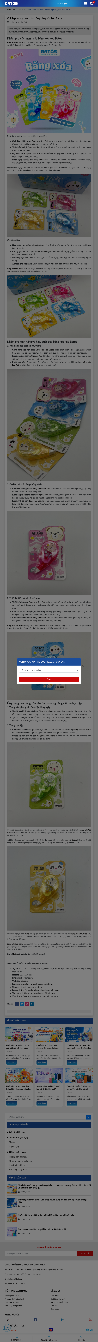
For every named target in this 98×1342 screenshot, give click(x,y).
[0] (91, 4)
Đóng (49, 679)
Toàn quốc (63, 3)
